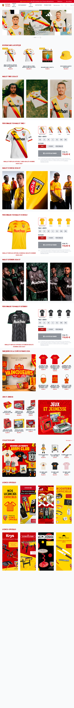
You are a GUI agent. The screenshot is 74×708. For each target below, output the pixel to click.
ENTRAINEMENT (22, 5)
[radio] (40, 139)
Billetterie (60, 1)
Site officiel (69, 1)
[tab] (42, 129)
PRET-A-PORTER (31, 5)
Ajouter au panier (51, 153)
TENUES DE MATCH (14, 5)
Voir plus (69, 440)
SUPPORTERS (38, 5)
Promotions (47, 5)
